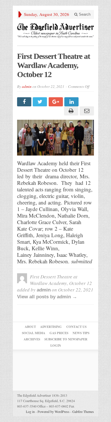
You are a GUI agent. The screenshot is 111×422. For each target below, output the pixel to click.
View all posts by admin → (47, 296)
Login (55, 345)
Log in (30, 411)
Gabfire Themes (83, 411)
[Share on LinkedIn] (72, 101)
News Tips (81, 333)
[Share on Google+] (56, 101)
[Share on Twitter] (40, 101)
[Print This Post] (70, 110)
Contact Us (76, 326)
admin (27, 86)
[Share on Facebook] (25, 101)
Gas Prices (59, 333)
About (30, 326)
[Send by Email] (86, 110)
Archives (32, 339)
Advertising (51, 326)
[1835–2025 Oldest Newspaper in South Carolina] (55, 30)
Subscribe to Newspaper (65, 339)
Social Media (33, 333)
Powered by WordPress (53, 411)
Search (84, 14)
